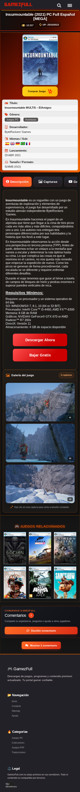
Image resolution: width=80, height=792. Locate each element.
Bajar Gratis (40, 355)
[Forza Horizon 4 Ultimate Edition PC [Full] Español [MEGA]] (40, 548)
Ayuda (15, 715)
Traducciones (18, 752)
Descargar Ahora (40, 340)
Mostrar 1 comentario (43, 645)
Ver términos (11, 785)
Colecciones (18, 742)
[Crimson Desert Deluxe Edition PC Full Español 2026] (65, 548)
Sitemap (16, 711)
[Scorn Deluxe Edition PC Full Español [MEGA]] (15, 548)
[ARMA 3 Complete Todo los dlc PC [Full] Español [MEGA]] (40, 582)
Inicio (14, 701)
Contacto (16, 706)
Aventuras (30, 119)
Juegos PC (12, 119)
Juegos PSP (18, 747)
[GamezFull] (18, 5)
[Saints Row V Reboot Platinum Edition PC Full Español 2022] (65, 582)
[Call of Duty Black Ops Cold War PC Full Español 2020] (15, 582)
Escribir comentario (43, 630)
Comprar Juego (37, 91)
